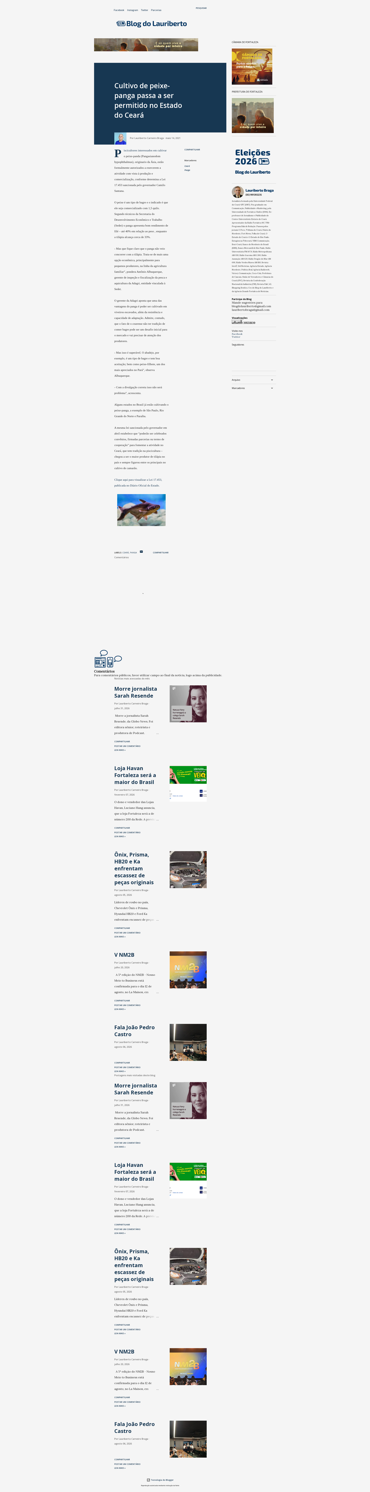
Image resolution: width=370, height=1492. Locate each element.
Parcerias (156, 10)
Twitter (144, 10)
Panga (187, 170)
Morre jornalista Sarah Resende (135, 692)
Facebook (119, 10)
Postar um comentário (127, 746)
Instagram (132, 10)
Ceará (187, 166)
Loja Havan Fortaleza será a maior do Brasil (135, 775)
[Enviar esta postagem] (141, 552)
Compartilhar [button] (192, 149)
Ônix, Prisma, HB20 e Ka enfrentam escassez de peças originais (134, 868)
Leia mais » (120, 750)
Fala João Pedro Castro (134, 1031)
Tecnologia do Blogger (162, 1480)
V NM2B (124, 954)
